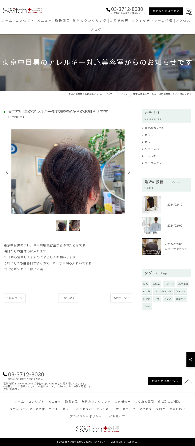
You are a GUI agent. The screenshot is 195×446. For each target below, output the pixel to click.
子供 (157, 299)
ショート (180, 291)
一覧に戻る (68, 297)
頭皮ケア (180, 299)
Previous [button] (7, 172)
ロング (146, 299)
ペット (146, 291)
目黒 (145, 283)
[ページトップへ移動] (188, 381)
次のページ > (121, 297)
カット (149, 135)
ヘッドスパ (152, 149)
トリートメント (163, 291)
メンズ (167, 299)
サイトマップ (115, 416)
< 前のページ (14, 297)
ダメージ (169, 283)
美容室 (156, 283)
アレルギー (152, 156)
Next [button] (128, 172)
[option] (68, 171)
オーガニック (153, 163)
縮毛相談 (183, 283)
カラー (149, 142)
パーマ (146, 306)
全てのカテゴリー (156, 128)
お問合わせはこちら (166, 11)
